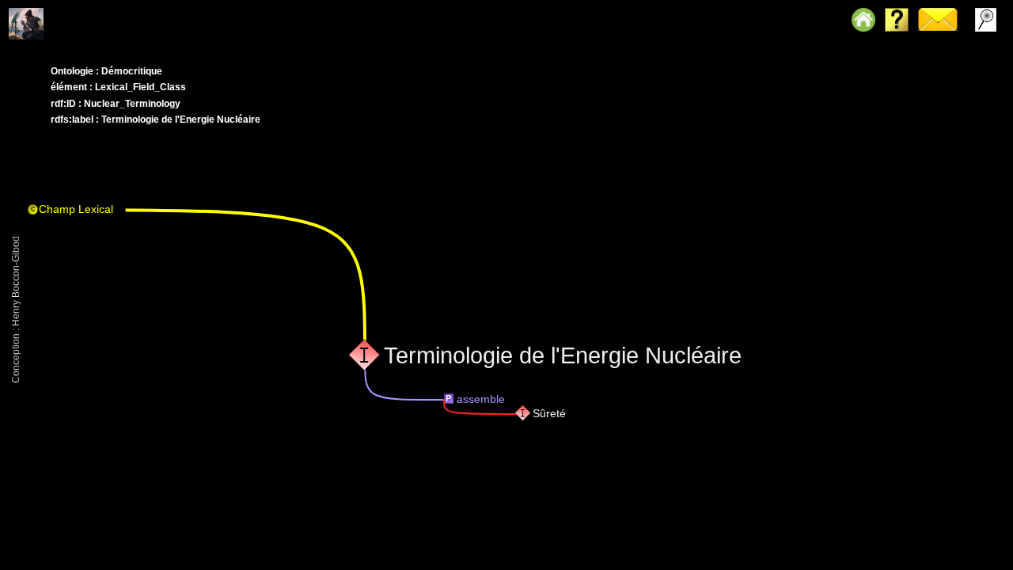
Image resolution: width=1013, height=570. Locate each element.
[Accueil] (50, 12)
